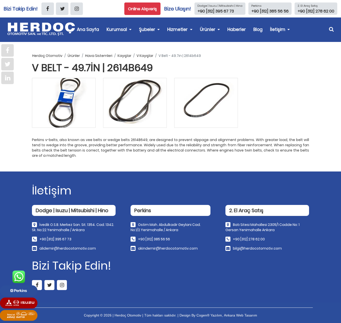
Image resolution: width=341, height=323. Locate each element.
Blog (258, 29)
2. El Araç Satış (308, 6)
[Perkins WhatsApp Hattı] (18, 290)
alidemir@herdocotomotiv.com (67, 248)
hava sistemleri (98, 55)
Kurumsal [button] (117, 29)
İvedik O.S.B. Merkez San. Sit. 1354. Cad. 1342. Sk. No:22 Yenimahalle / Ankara (73, 227)
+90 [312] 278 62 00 (249, 239)
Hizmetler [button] (178, 29)
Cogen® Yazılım (209, 315)
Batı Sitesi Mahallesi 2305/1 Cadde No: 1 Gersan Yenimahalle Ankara (262, 227)
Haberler (236, 29)
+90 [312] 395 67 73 (55, 239)
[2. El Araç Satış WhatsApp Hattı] (18, 315)
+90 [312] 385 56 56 (154, 239)
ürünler (74, 55)
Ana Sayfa (88, 29)
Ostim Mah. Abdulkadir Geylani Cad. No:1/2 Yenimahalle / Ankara (166, 227)
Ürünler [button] (208, 29)
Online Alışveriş (142, 9)
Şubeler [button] (147, 29)
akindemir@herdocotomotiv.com (168, 248)
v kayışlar (145, 55)
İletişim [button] (278, 29)
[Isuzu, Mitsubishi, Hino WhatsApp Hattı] (18, 303)
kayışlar (124, 55)
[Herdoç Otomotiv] (42, 29)
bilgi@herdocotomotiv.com (257, 248)
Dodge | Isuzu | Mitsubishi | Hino (219, 6)
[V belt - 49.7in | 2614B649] (64, 103)
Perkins (256, 6)
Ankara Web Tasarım (240, 315)
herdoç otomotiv (47, 55)
